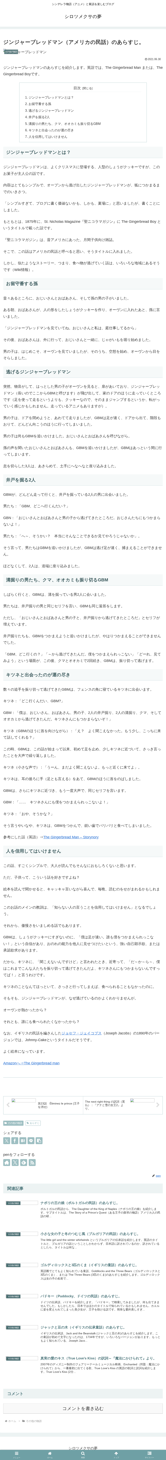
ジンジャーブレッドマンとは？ (51, 97)
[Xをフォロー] (15, 1162)
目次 (77, 88)
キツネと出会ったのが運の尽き (51, 130)
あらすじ (34, 1123)
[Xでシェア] (6, 1140)
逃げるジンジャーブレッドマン (51, 110)
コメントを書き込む (83, 1408)
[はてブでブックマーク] (22, 1140)
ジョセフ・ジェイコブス (82, 1033)
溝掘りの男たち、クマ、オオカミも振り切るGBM (65, 123)
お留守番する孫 (40, 104)
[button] (39, 1140)
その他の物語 (15, 1123)
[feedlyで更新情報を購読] (23, 1162)
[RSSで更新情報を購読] (32, 1162)
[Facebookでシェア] (14, 1140)
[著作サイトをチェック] (6, 1162)
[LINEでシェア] (31, 1140)
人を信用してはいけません (48, 136)
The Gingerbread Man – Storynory (71, 837)
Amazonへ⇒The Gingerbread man (31, 1063)
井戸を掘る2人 (39, 117)
